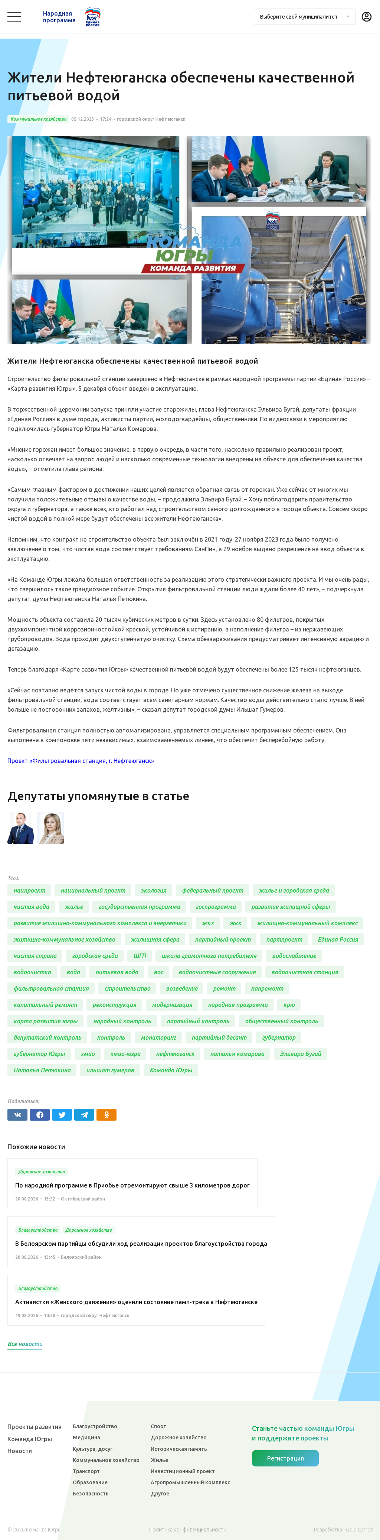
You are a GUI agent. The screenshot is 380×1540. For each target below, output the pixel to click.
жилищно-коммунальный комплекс (307, 923)
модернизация (172, 1004)
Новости (19, 1451)
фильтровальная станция (51, 988)
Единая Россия (338, 939)
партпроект (284, 939)
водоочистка (32, 972)
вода (73, 972)
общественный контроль (281, 1021)
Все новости (24, 1344)
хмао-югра (125, 1053)
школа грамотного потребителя (208, 955)
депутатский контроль (47, 1037)
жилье (74, 906)
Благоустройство (95, 1426)
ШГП (139, 955)
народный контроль (122, 1021)
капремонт (267, 988)
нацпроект (29, 890)
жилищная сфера (155, 939)
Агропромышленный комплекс (190, 1482)
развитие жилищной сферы (290, 906)
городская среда (95, 955)
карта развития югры (45, 1021)
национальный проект (92, 890)
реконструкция (114, 1004)
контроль (111, 1037)
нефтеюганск (175, 1053)
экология (153, 890)
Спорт (158, 1426)
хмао (88, 1053)
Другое (160, 1494)
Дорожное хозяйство (179, 1437)
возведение (181, 988)
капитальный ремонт (45, 1004)
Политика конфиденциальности (187, 1530)
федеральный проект (212, 890)
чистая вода (31, 906)
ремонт (224, 988)
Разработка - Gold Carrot (343, 1530)
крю (289, 1004)
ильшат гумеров (110, 1070)
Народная (59, 16)
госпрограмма (216, 906)
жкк (235, 923)
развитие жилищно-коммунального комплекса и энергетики (99, 923)
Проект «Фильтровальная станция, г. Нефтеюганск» (80, 760)
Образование (90, 1482)
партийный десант (218, 1037)
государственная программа (139, 906)
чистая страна (34, 955)
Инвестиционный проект (183, 1471)
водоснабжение (294, 955)
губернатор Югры (39, 1053)
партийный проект (222, 939)
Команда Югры (171, 1070)
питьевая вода (116, 972)
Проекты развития (34, 1426)
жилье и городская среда (294, 890)
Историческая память (179, 1449)
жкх (208, 923)
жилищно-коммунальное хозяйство (64, 939)
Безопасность (91, 1494)
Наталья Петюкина (42, 1070)
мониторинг (158, 1037)
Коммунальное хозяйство (106, 1460)
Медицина (86, 1437)
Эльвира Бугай (300, 1053)
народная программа (238, 1004)
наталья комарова (237, 1053)
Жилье (159, 1460)
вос (158, 972)
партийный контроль (198, 1021)
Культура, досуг (92, 1449)
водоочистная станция (304, 972)
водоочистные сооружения (217, 972)
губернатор (278, 1037)
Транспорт (86, 1471)
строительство (127, 988)
